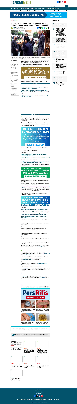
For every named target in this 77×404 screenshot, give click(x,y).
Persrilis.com (25, 268)
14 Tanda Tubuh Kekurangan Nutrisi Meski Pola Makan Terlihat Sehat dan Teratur (61, 84)
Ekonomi (22, 8)
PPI (34, 334)
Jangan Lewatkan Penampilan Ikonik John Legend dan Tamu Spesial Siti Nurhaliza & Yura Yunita (61, 46)
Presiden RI (45, 334)
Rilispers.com (41, 263)
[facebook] (58, 2)
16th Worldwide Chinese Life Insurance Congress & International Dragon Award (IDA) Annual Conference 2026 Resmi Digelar (61, 53)
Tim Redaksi (23, 399)
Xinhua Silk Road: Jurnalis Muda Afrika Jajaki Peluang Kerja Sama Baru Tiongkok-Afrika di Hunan (34, 88)
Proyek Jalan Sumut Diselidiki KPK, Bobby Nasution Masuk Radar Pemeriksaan (56, 10)
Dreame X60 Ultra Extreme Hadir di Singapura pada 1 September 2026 (59, 78)
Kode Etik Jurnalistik (41, 399)
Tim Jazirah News (16, 27)
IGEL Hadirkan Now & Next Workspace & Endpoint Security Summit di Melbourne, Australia (34, 155)
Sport (43, 8)
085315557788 (27, 266)
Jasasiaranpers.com (27, 259)
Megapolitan (27, 8)
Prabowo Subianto (39, 334)
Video (58, 8)
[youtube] (65, 2)
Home (11, 8)
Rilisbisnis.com (24, 187)
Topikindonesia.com (27, 254)
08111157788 (39, 266)
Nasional (15, 8)
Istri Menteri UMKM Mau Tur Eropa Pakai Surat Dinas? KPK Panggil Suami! (27, 10)
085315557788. (45, 287)
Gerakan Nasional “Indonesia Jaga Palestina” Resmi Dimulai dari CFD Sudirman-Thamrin (61, 66)
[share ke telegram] (45, 28)
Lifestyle (40, 8)
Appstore (25, 276)
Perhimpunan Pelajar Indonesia (27, 334)
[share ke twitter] (40, 28)
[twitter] (60, 2)
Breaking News (17, 334)
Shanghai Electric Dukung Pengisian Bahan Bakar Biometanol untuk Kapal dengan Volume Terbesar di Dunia (35, 162)
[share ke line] (47, 28)
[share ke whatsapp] (42, 28)
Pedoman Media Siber (31, 399)
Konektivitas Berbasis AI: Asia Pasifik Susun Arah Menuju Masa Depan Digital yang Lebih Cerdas (61, 40)
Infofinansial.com (40, 246)
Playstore (41, 275)
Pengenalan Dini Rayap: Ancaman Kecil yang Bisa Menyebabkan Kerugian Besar (61, 73)
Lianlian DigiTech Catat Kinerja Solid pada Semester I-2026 (34, 209)
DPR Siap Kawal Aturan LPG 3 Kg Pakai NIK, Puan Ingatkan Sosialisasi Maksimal (60, 60)
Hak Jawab (50, 399)
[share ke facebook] (38, 28)
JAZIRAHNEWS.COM (25, 60)
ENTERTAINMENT (34, 8)
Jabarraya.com (46, 253)
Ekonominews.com (25, 248)
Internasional (48, 8)
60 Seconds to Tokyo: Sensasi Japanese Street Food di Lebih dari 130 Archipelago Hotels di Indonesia (35, 158)
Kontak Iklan (56, 399)
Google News (42, 277)
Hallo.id (36, 275)
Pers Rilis (54, 8)
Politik (18, 8)
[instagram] (63, 2)
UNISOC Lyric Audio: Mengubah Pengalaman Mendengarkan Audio (60, 24)
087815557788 (33, 266)
